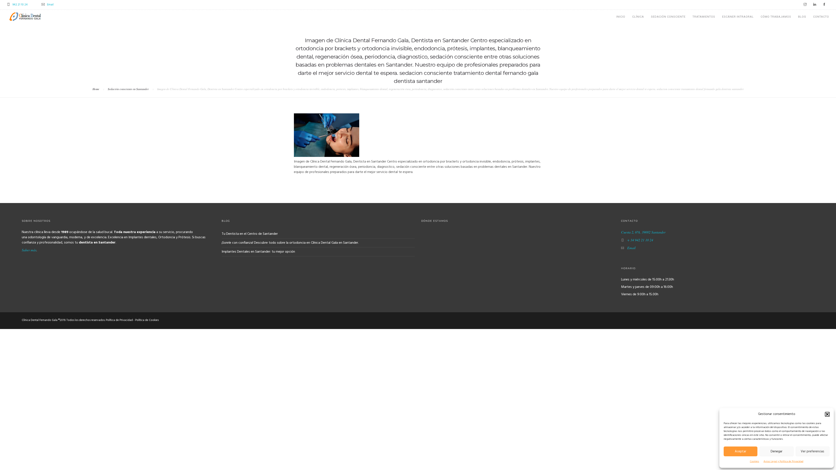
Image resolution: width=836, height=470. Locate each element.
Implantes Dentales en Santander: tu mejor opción (258, 252)
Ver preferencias (812, 451)
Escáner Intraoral (738, 16)
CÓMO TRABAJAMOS (776, 16)
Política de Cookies (147, 320)
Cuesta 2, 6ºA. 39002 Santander (643, 232)
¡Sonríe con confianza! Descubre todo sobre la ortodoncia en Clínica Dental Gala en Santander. (290, 243)
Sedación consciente (668, 16)
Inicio (620, 16)
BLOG (802, 16)
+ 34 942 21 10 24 (640, 240)
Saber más (29, 250)
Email (50, 4)
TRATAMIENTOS (704, 16)
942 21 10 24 (20, 4)
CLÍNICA (638, 16)
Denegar (776, 451)
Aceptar (740, 451)
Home (96, 89)
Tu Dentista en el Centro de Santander (250, 234)
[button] (827, 414)
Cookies (754, 461)
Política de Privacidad (119, 320)
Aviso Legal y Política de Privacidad (783, 461)
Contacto (821, 16)
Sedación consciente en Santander (128, 89)
